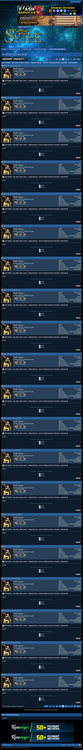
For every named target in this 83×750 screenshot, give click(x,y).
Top (77, 744)
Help (69, 744)
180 (75, 59)
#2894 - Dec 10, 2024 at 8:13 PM (11, 482)
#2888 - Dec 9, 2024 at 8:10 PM (11, 290)
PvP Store (18, 69)
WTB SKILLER (29, 710)
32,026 (79, 69)
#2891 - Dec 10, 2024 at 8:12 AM (11, 386)
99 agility (9, 54)
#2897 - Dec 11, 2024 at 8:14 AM (11, 578)
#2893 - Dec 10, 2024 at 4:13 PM (11, 450)
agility (15, 54)
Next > (79, 59)
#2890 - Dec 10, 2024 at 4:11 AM (11, 354)
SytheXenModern (7, 744)
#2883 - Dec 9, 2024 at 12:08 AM (11, 129)
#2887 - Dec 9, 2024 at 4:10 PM (11, 258)
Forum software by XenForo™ (15, 747)
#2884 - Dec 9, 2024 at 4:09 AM (11, 162)
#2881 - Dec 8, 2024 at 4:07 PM (11, 65)
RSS (80, 745)
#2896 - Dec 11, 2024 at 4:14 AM (11, 546)
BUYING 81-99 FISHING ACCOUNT (47, 710)
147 (69, 59)
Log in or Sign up (75, 1)
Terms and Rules (77, 747)
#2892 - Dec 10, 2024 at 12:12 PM (12, 418)
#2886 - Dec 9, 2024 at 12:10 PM (11, 226)
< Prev (46, 59)
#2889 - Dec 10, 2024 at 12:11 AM (12, 322)
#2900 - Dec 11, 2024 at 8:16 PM (11, 674)
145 (63, 59)
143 (57, 59)
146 (66, 59)
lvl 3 (20, 54)
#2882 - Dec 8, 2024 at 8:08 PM (11, 97)
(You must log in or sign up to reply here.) (13, 706)
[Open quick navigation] (80, 49)
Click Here (78, 74)
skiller (25, 54)
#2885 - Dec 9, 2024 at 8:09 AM (11, 193)
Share (78, 93)
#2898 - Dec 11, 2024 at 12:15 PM (12, 610)
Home (73, 744)
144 (60, 59)
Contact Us (64, 744)
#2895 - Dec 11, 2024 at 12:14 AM (12, 514)
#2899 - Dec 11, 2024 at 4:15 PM (11, 642)
